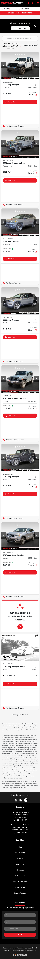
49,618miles (32, 88)
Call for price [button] (10, 675)
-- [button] (36, 675)
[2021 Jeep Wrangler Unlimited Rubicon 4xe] (20, 144)
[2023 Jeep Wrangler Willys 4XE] (20, 65)
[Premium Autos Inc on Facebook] (15, 800)
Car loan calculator (20, 882)
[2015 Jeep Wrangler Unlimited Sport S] (20, 379)
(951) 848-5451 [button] (22, 820)
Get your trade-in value (20, 28)
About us (20, 858)
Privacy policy (20, 887)
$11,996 (7, 485)
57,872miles (32, 244)
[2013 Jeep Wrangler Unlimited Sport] (20, 647)
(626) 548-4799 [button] (22, 832)
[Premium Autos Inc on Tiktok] (25, 800)
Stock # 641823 (8, 82)
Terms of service (20, 893)
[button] (29, 3)
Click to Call (11, 102)
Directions (20, 864)
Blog (20, 847)
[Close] (35, 26)
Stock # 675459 (8, 160)
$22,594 (7, 93)
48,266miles (32, 323)
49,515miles (32, 480)
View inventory (20, 853)
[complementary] (33, 952)
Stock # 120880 (8, 239)
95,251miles (32, 558)
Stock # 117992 (8, 317)
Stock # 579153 (8, 664)
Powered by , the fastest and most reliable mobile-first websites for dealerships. (20, 949)
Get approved (20, 876)
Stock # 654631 (8, 395)
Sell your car (20, 870)
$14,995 (7, 328)
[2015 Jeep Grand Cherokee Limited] (20, 536)
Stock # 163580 (8, 474)
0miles (34, 670)
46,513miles (32, 166)
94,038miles (32, 401)
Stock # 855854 (8, 552)
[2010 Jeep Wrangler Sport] (20, 457)
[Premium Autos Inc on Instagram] (20, 800)
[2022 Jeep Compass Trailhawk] (20, 222)
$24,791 (7, 172)
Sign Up (20, 934)
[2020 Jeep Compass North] (20, 301)
